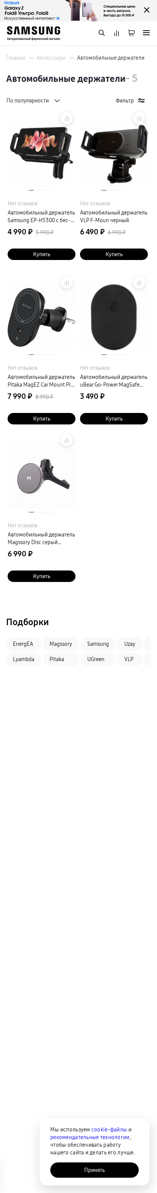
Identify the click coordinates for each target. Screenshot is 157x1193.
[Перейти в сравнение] (116, 33)
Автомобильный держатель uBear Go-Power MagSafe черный (113, 381)
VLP (128, 659)
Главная (15, 57)
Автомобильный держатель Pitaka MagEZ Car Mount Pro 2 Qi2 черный (41, 381)
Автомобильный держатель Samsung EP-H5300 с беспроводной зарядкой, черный (41, 216)
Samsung (98, 643)
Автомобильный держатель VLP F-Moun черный (113, 216)
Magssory (61, 643)
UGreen (95, 659)
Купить (41, 254)
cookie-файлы (109, 1129)
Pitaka (57, 659)
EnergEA (23, 643)
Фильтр (125, 100)
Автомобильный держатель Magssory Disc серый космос (41, 538)
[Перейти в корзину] (131, 33)
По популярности (27, 100)
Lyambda (23, 659)
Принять (94, 1170)
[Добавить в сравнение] (67, 118)
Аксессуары (51, 57)
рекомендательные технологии (90, 1137)
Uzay (129, 643)
